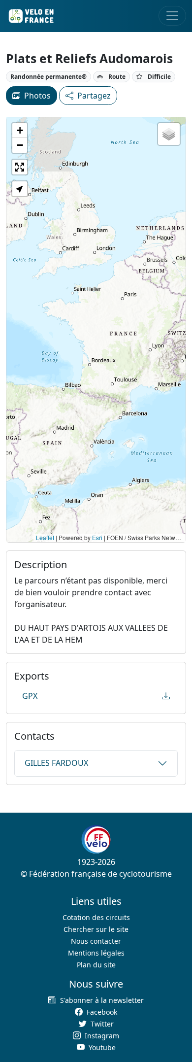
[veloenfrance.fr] (30, 16)
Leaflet (45, 537)
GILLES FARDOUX (56, 762)
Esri (97, 537)
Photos (37, 95)
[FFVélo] (96, 839)
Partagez (94, 95)
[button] (19, 130)
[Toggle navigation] (172, 16)
